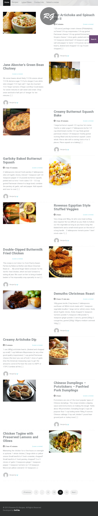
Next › (74, 492)
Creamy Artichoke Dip (19, 340)
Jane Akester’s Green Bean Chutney (23, 66)
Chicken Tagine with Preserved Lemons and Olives (20, 437)
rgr (68, 56)
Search (93, 39)
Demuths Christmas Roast (74, 294)
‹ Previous (27, 492)
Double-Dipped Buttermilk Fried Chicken (23, 251)
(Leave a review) (17, 74)
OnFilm (17, 510)
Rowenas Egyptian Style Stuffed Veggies (72, 207)
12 (67, 492)
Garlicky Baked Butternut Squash (22, 160)
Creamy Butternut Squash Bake (74, 113)
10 (54, 492)
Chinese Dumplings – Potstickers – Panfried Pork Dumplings (71, 386)
